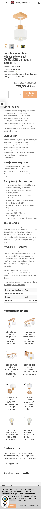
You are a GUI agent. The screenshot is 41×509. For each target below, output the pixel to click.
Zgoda (11, 506)
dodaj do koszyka (30, 94)
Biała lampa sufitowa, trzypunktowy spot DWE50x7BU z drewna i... (29, 338)
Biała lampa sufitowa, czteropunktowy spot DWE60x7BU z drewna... (12, 370)
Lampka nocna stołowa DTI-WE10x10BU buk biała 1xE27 (29, 403)
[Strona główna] (20, 2)
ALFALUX (16, 69)
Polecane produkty (11, 310)
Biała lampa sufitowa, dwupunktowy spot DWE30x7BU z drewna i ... (11, 338)
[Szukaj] (7, 2)
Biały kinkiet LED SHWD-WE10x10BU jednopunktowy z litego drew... (30, 369)
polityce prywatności (17, 500)
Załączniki (24, 310)
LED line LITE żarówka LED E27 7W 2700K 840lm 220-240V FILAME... (29, 435)
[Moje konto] (39, 2)
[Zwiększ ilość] (6, 94)
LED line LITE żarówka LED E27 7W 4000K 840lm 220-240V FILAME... (11, 435)
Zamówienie (7, 485)
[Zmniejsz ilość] (15, 94)
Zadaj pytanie (12, 463)
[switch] (5, 505)
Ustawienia (33, 506)
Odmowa (22, 506)
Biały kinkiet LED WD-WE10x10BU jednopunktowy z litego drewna (12, 403)
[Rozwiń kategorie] (2, 2)
